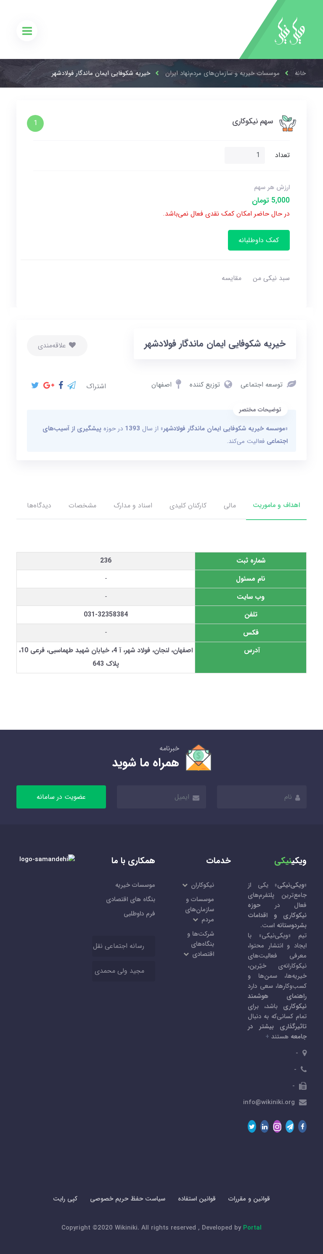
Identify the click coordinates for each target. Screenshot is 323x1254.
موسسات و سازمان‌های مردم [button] (199, 909)
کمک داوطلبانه (258, 240)
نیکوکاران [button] (202, 885)
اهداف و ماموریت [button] (276, 505)
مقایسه (231, 278)
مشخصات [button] (82, 505)
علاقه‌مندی (53, 345)
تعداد (282, 155)
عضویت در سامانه (61, 797)
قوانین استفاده (197, 1199)
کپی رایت (65, 1199)
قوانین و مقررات (249, 1199)
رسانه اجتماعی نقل (118, 946)
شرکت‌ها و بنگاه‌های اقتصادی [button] (200, 944)
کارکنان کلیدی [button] (188, 505)
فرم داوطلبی (139, 914)
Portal (252, 1228)
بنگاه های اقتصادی (130, 899)
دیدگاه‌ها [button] (39, 505)
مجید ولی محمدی (119, 971)
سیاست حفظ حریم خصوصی (127, 1199)
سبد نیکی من (271, 278)
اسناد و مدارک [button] (133, 505)
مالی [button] (230, 505)
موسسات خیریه (135, 885)
